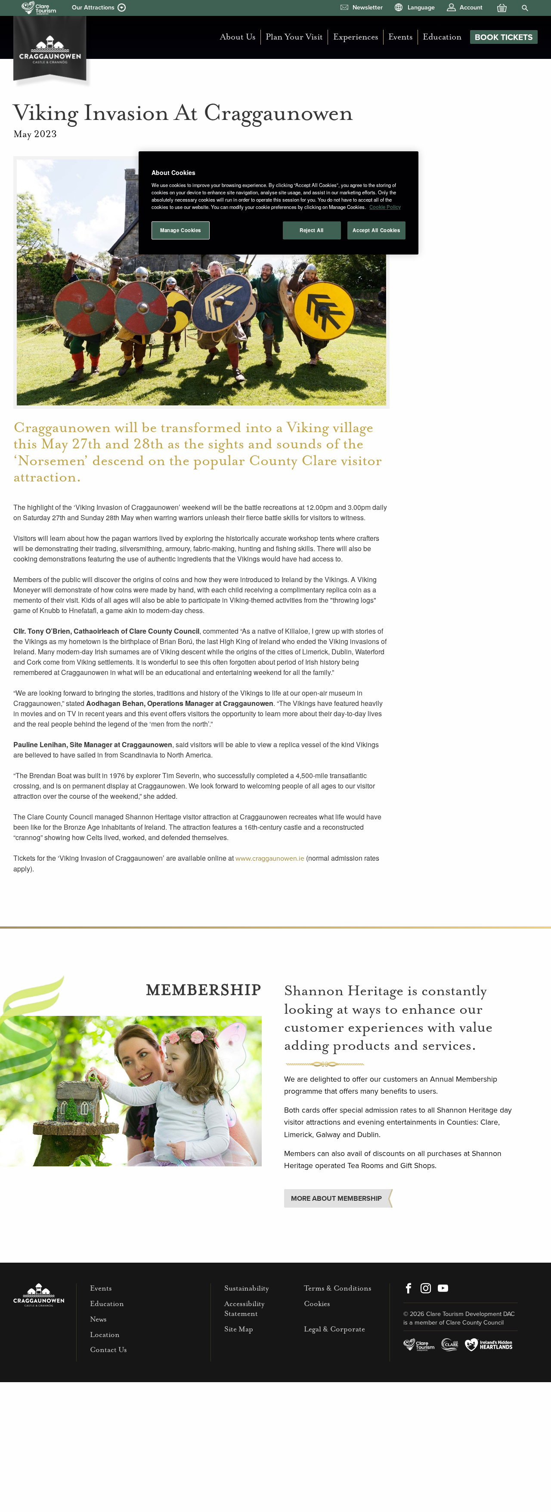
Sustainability (246, 1288)
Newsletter (368, 7)
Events (400, 36)
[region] (278, 203)
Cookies (317, 1303)
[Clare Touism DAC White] (418, 1344)
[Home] (52, 49)
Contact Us (108, 1349)
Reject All (312, 230)
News (98, 1319)
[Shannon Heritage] (38, 8)
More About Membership (336, 1198)
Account (471, 7)
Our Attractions (93, 7)
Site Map (238, 1329)
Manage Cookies (180, 230)
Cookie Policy (385, 206)
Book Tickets (504, 37)
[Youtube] (443, 1289)
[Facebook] (408, 1289)
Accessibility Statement (244, 1308)
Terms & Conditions (337, 1288)
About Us (238, 36)
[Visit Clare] (449, 1344)
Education (442, 36)
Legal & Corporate (334, 1329)
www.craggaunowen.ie (269, 858)
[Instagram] (426, 1289)
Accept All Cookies (376, 230)
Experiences (355, 36)
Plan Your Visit (294, 36)
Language (421, 7)
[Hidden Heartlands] (488, 1344)
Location (105, 1334)
